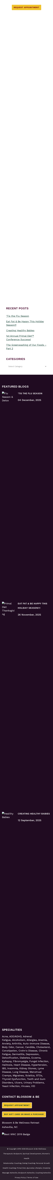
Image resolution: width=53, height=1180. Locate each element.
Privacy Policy (20, 1177)
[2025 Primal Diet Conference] (26, 128)
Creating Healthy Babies (20, 330)
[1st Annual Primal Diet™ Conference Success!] (26, 68)
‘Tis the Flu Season (17, 316)
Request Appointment (26, 7)
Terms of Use (32, 1177)
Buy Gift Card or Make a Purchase (24, 1114)
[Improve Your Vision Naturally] (26, 225)
